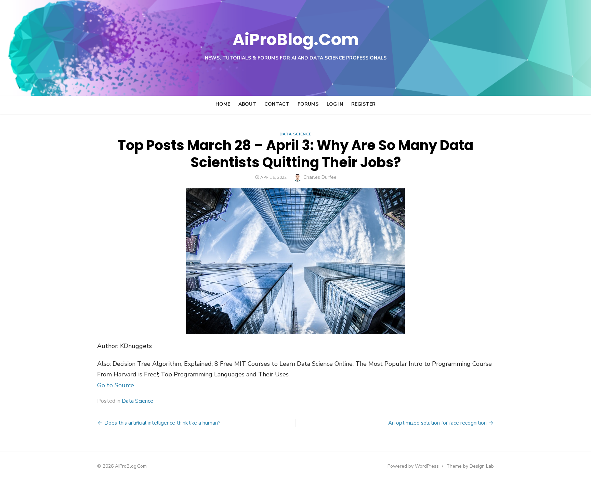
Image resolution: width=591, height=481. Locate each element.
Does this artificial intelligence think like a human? (162, 422)
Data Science (295, 134)
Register (363, 104)
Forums (308, 104)
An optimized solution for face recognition (437, 422)
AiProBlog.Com (296, 39)
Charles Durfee (320, 177)
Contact (276, 104)
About (247, 104)
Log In (335, 104)
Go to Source (115, 385)
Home (222, 104)
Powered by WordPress (413, 466)
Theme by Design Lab (470, 466)
